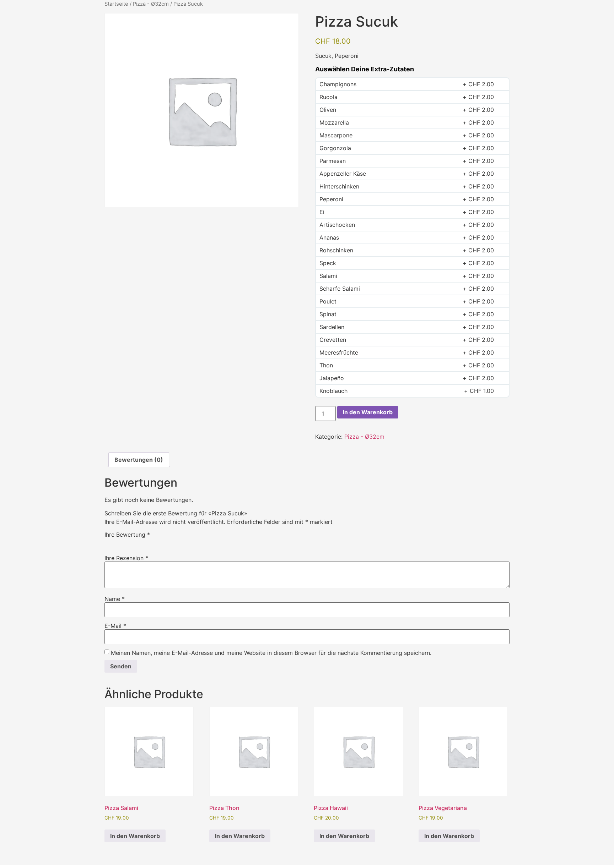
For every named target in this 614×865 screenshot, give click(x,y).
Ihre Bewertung (127, 534)
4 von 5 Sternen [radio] (139, 542)
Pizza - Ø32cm (151, 4)
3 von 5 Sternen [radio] (129, 542)
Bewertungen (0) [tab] (138, 459)
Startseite (116, 4)
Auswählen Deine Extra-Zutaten (364, 69)
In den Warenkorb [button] (135, 835)
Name (114, 599)
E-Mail (115, 626)
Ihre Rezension (126, 558)
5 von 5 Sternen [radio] (150, 542)
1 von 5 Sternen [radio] (108, 542)
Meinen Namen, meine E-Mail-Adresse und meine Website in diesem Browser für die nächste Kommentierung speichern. (271, 653)
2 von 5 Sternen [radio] (119, 542)
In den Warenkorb (368, 412)
